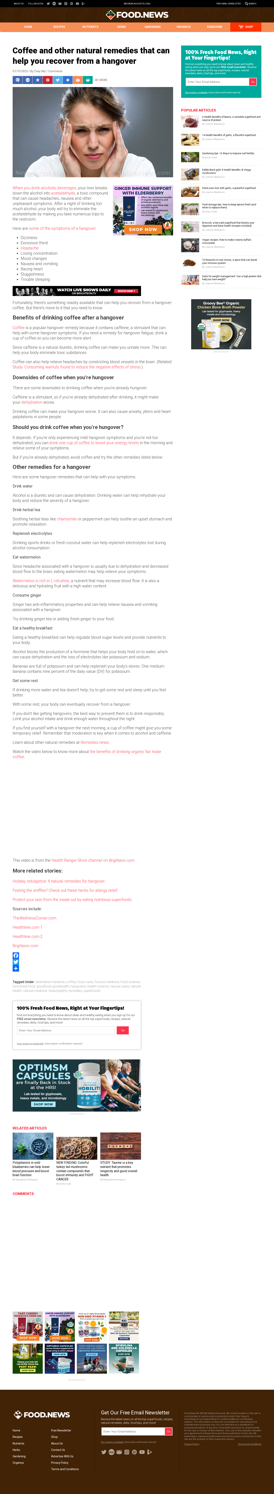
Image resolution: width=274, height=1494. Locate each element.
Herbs (121, 26)
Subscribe (214, 26)
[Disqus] (77, 1248)
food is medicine (107, 982)
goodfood (44, 986)
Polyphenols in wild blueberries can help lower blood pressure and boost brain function (31, 1169)
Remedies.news (95, 742)
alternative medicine (50, 982)
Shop (249, 26)
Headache (30, 248)
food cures (85, 982)
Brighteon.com (25, 945)
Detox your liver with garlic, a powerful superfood (229, 188)
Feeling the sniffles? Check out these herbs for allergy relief (65, 890)
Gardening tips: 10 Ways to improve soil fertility (228, 153)
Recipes (59, 26)
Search (252, 4)
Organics (184, 26)
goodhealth (61, 986)
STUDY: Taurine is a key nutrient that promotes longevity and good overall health (118, 1169)
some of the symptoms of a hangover (62, 228)
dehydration (31, 402)
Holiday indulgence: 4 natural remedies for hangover (59, 881)
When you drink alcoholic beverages (44, 187)
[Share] (93, 968)
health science (98, 986)
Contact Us (58, 1449)
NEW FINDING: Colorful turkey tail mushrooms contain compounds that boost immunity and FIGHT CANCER (74, 1171)
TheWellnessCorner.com (34, 918)
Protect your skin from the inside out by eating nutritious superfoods (72, 899)
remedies (75, 991)
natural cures (119, 986)
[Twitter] (93, 962)
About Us (18, 4)
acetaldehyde (63, 193)
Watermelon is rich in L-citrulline (41, 580)
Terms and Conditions (65, 1469)
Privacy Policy (59, 1462)
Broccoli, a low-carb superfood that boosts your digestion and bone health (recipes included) (228, 224)
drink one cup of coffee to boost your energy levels (94, 442)
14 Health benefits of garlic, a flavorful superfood (229, 135)
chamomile (67, 519)
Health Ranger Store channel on (93, 860)
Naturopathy (58, 991)
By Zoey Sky (38, 71)
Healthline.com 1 (28, 927)
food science (130, 982)
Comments (55, 71)
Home (28, 26)
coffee (71, 982)
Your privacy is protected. (30, 1043)
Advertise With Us (62, 1456)
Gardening (153, 26)
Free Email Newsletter (228, 4)
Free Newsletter (61, 1430)
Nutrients (90, 26)
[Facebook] (93, 955)
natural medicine (35, 991)
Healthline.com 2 (28, 936)
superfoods (91, 991)
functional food (24, 986)
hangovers (78, 986)
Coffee (19, 327)
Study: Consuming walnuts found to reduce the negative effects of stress (77, 367)
